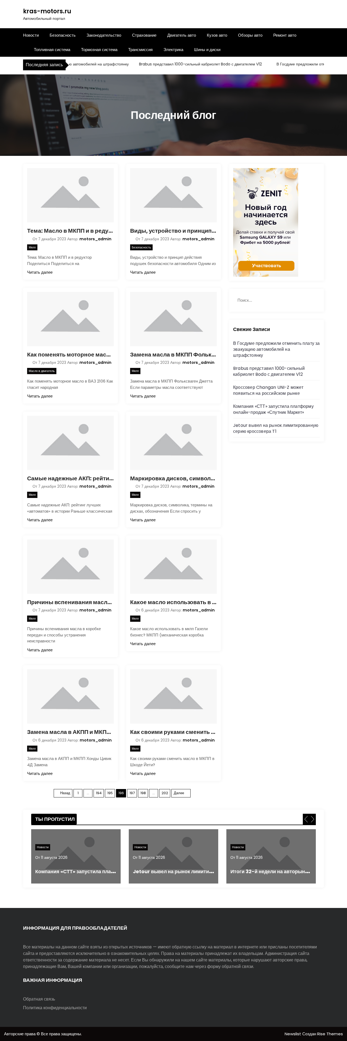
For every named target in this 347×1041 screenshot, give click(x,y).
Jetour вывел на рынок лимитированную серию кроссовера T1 (275, 428)
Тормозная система (99, 49)
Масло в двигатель (42, 371)
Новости (31, 35)
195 (110, 793)
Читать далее (40, 272)
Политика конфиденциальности (55, 1008)
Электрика (173, 49)
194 (99, 793)
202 (165, 793)
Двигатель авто (181, 35)
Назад (65, 793)
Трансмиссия (140, 49)
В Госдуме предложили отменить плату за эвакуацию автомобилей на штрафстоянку (276, 349)
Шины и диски (207, 49)
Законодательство (103, 35)
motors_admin (95, 239)
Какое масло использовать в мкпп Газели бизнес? (173, 602)
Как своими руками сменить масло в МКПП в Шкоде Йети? (173, 732)
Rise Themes (330, 1034)
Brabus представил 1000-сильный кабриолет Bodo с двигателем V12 (188, 64)
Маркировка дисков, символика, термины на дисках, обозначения (173, 478)
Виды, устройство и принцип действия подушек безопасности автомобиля (173, 231)
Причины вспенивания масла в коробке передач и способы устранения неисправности (70, 602)
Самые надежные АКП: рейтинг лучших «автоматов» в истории (70, 478)
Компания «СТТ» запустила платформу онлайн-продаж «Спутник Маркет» (273, 409)
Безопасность (63, 35)
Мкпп (32, 247)
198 (143, 793)
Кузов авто (217, 35)
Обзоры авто (250, 35)
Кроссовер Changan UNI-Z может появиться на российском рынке (268, 390)
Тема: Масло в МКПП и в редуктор (70, 231)
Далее (179, 793)
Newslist (293, 1034)
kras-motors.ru (47, 11)
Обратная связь (39, 999)
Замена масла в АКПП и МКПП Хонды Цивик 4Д (70, 732)
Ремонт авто (284, 35)
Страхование (144, 35)
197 (132, 793)
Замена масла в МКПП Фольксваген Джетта (173, 354)
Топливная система (52, 49)
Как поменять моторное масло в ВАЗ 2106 (70, 354)
